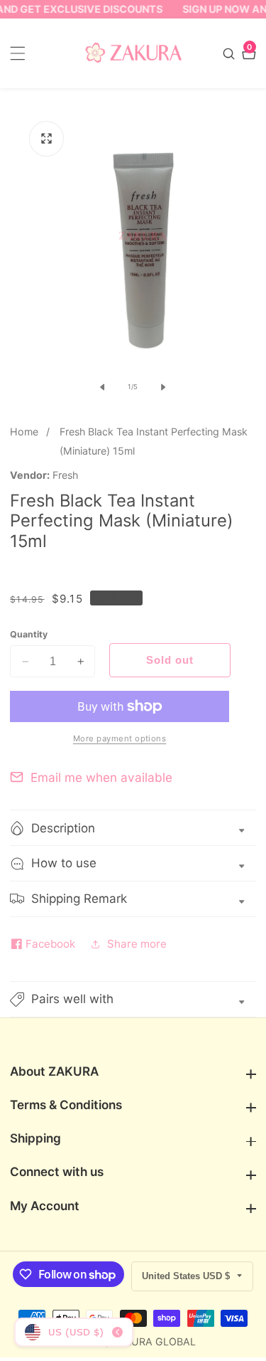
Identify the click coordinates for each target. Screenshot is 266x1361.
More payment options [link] (120, 738)
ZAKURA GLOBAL (153, 1342)
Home (24, 431)
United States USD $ (187, 1276)
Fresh (65, 475)
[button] (133, 999)
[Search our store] (230, 54)
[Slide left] (102, 387)
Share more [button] (137, 943)
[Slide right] (163, 387)
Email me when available (101, 777)
